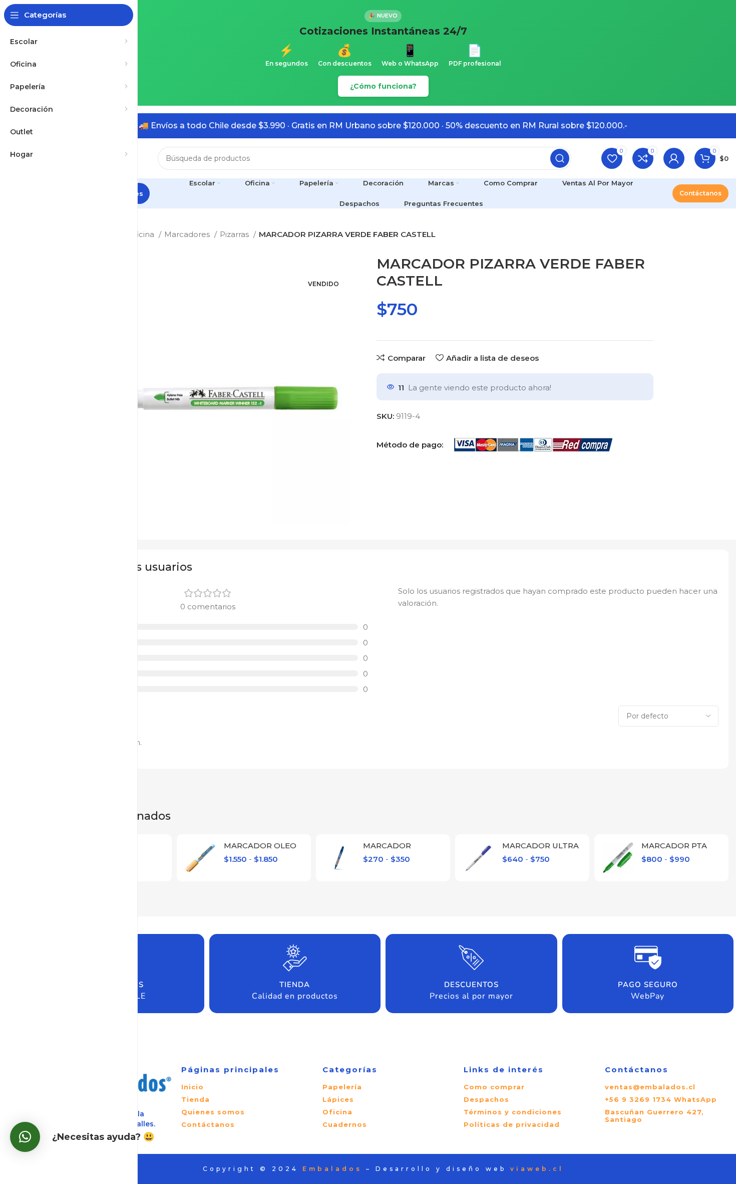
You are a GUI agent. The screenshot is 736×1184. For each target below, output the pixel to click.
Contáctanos (700, 193)
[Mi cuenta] (673, 158)
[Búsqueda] (559, 158)
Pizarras (235, 234)
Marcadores (188, 234)
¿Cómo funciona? (383, 86)
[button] (25, 1137)
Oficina (142, 234)
